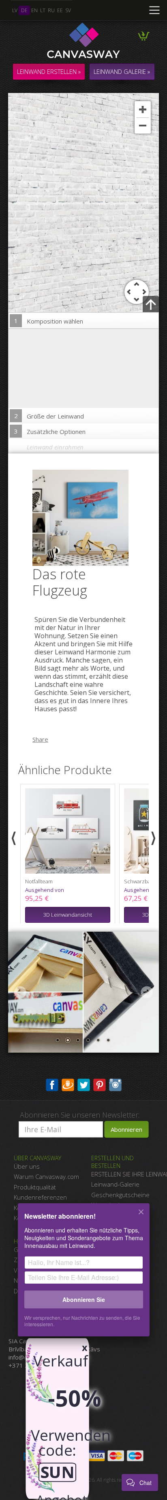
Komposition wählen (49, 321)
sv (68, 10)
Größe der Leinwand (49, 416)
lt (42, 10)
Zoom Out (143, 125)
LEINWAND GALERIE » (122, 71)
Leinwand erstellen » (49, 71)
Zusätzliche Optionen (50, 431)
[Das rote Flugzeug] (85, 517)
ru (51, 10)
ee (60, 10)
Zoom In (143, 109)
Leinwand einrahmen (55, 447)
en (34, 10)
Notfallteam (39, 881)
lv (14, 10)
